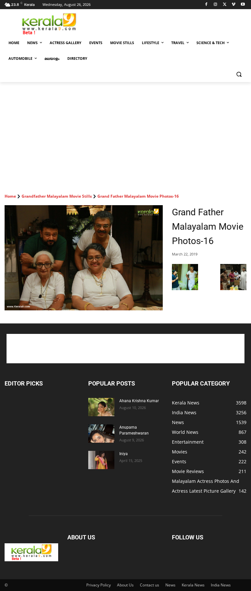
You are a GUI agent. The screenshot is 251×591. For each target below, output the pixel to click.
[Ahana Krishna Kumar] (101, 407)
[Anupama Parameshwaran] (101, 433)
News (170, 585)
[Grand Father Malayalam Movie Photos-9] (185, 288)
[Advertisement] (169, 23)
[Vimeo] (233, 4)
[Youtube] (242, 4)
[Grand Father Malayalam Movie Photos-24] (233, 288)
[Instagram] (215, 4)
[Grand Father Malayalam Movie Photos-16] (84, 258)
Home (10, 196)
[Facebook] (206, 4)
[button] (238, 74)
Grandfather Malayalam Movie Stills (57, 196)
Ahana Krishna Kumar (139, 401)
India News (221, 585)
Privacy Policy (98, 585)
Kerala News (193, 585)
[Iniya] (101, 460)
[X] (224, 4)
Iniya (123, 453)
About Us (125, 585)
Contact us (149, 585)
